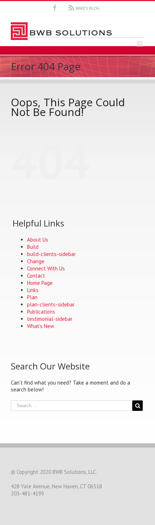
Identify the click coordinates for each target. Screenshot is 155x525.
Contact (36, 275)
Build (33, 246)
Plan (32, 297)
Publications (41, 311)
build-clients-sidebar (51, 254)
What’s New (40, 326)
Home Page (40, 282)
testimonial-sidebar (49, 318)
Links (33, 290)
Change (35, 261)
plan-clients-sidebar (51, 304)
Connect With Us (46, 268)
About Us (37, 239)
